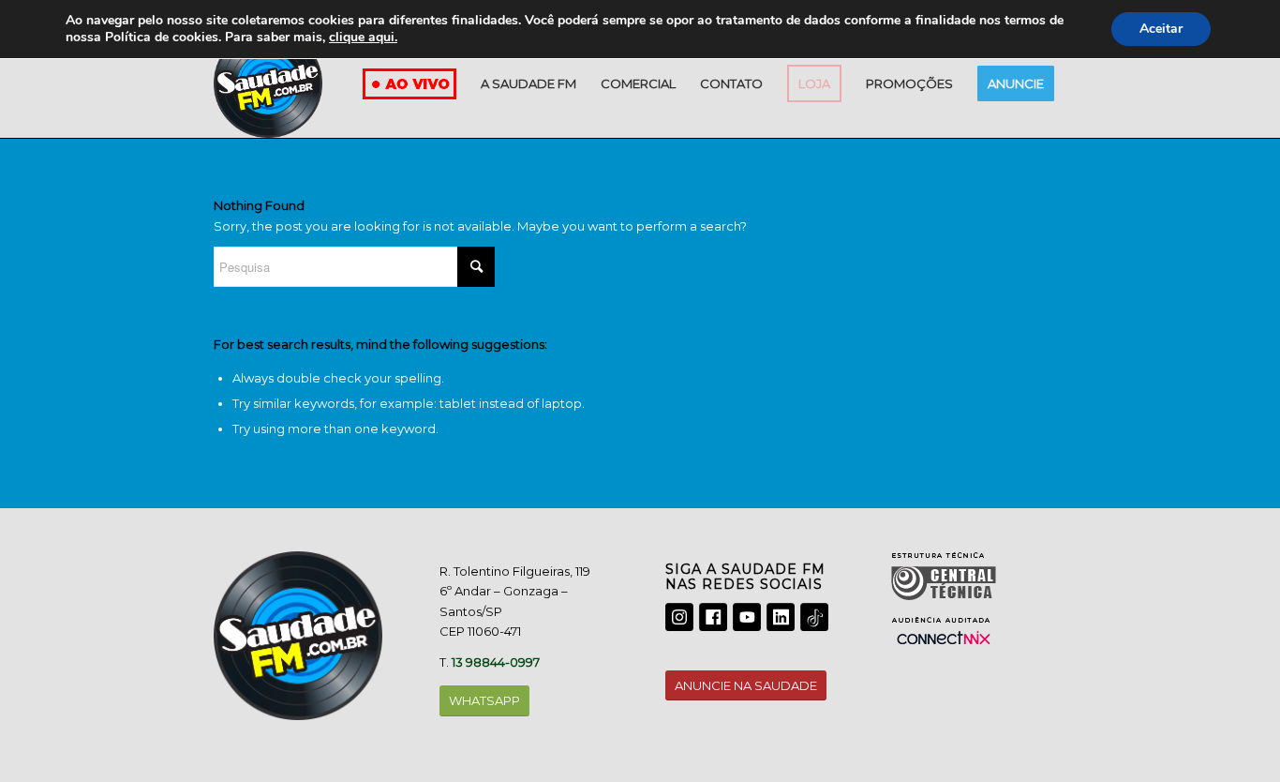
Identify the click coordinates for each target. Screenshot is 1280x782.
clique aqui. (363, 37)
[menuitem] (528, 83)
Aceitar (1161, 29)
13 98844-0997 (496, 661)
